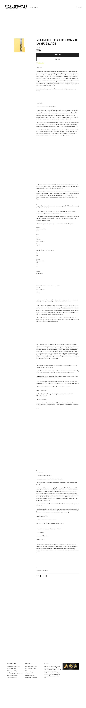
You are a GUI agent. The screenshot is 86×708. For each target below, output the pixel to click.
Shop (32, 7)
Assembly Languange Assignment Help (14, 673)
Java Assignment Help (11, 668)
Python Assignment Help (30, 670)
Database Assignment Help (30, 668)
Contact (36, 7)
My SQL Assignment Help (12, 675)
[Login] (79, 7)
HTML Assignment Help (12, 677)
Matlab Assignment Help (12, 670)
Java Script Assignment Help (31, 677)
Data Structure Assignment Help (13, 666)
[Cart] (81, 7)
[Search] (76, 7)
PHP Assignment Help (29, 675)
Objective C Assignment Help (31, 666)
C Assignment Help (29, 673)
